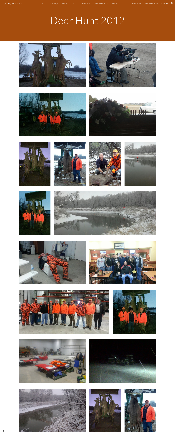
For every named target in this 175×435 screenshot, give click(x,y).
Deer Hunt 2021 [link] (134, 3)
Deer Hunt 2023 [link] (101, 3)
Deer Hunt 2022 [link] (117, 3)
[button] (172, 3)
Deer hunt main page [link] (49, 3)
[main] (87, 20)
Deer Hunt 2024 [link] (84, 3)
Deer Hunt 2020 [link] (151, 3)
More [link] (163, 3)
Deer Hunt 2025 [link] (67, 3)
